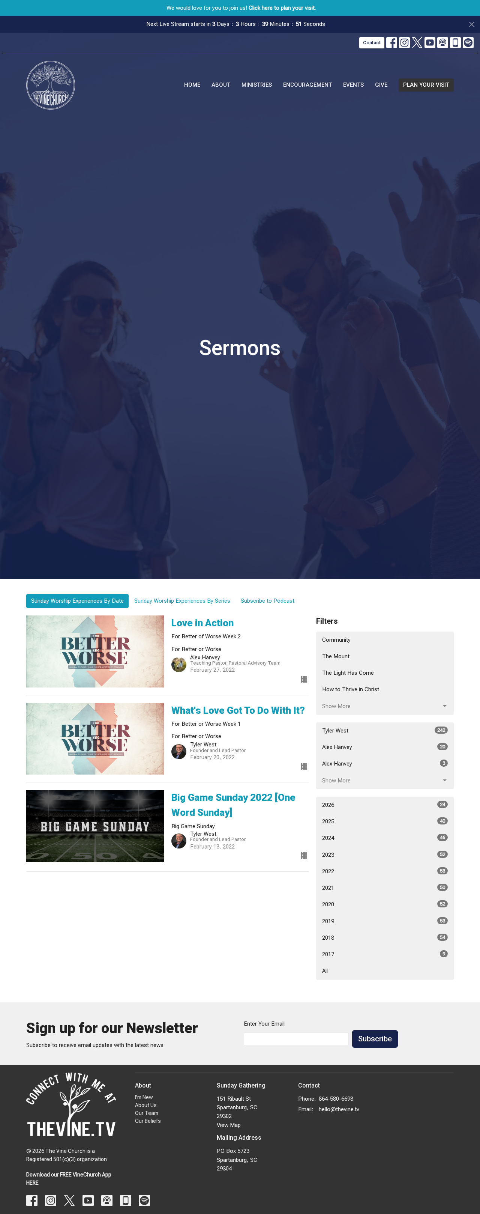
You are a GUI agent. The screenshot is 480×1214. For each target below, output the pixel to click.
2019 (383, 921)
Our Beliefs (148, 1121)
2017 (383, 954)
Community (336, 639)
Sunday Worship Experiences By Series (182, 600)
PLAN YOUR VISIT (426, 84)
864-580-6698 (336, 1098)
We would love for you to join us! (241, 8)
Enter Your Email (264, 1023)
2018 (383, 937)
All (325, 970)
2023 (383, 854)
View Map (229, 1125)
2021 (383, 888)
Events (353, 84)
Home (192, 84)
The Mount (336, 656)
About (221, 84)
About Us (146, 1105)
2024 (383, 838)
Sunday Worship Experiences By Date (77, 600)
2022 (383, 871)
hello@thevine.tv (339, 1109)
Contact (372, 42)
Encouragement (307, 84)
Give (381, 84)
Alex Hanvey (383, 747)
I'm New (144, 1097)
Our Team (146, 1113)
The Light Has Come (348, 672)
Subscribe (375, 1038)
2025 (383, 821)
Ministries (257, 84)
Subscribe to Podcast (267, 600)
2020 (383, 904)
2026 (383, 805)
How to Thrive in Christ (350, 689)
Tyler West (383, 730)
